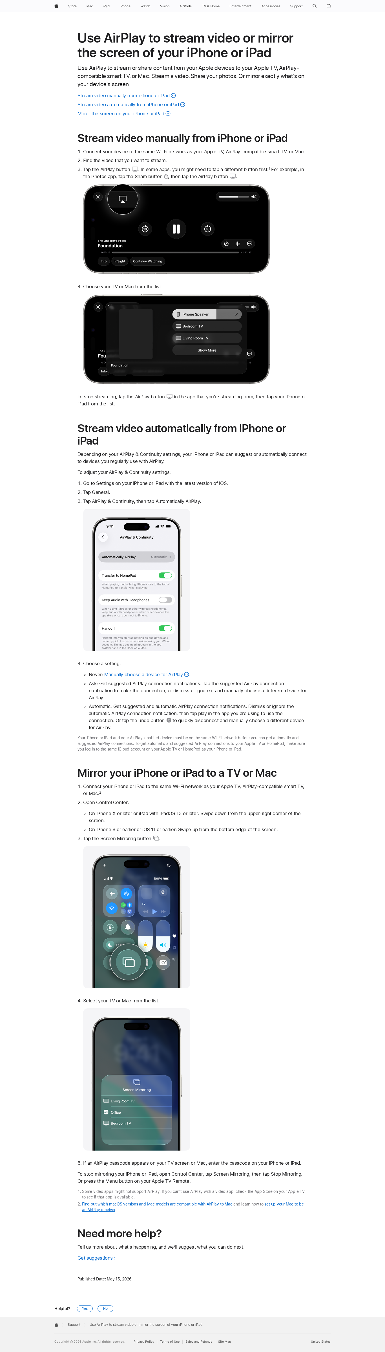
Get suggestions (95, 1258)
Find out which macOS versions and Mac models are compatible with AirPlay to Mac (157, 1204)
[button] (314, 6)
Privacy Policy (144, 1342)
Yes (85, 1309)
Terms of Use (170, 1342)
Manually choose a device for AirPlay (143, 674)
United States (321, 1342)
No (105, 1309)
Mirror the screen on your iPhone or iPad (121, 113)
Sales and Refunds (198, 1342)
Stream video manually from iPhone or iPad (124, 95)
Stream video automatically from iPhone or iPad (128, 104)
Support (74, 1325)
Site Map (224, 1342)
